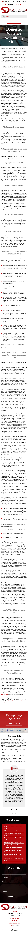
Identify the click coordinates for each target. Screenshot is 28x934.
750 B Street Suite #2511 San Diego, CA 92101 (14, 1)
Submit (11, 896)
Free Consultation (14, 22)
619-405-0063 (4, 694)
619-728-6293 (10, 4)
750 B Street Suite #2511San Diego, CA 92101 (15, 914)
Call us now (14, 723)
